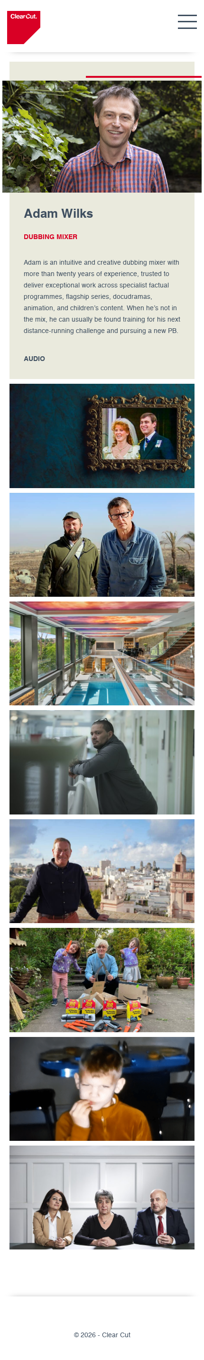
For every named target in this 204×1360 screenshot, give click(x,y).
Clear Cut (23, 27)
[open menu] (187, 22)
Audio (34, 359)
